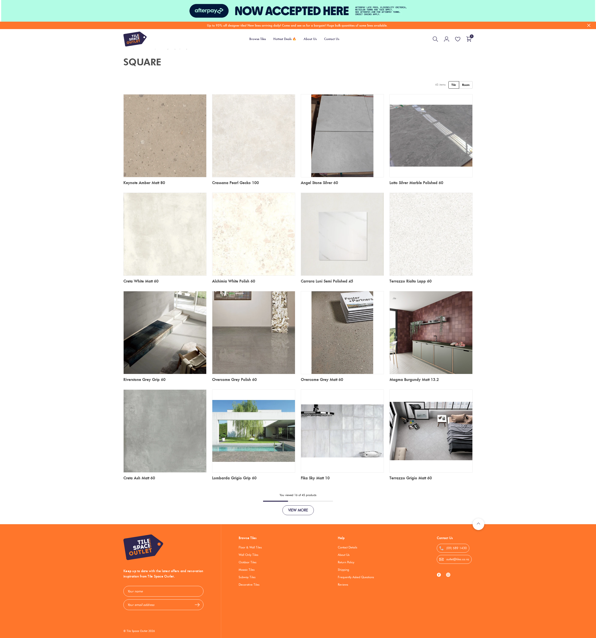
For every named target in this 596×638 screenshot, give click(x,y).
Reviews (343, 584)
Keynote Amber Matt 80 (144, 182)
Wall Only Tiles (248, 555)
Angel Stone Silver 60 (319, 182)
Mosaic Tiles (246, 569)
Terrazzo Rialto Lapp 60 (410, 281)
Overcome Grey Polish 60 (234, 379)
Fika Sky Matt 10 (315, 477)
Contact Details (347, 547)
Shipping (343, 569)
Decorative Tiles (249, 584)
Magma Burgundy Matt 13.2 (414, 379)
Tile (453, 85)
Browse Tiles (248, 538)
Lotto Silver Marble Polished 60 (416, 182)
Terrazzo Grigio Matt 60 (410, 477)
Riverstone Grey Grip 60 (144, 379)
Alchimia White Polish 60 (233, 281)
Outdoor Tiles (247, 562)
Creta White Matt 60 (141, 281)
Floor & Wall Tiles (250, 547)
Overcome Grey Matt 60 (322, 379)
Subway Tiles (247, 577)
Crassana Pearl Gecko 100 (235, 182)
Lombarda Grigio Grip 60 (234, 477)
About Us (343, 555)
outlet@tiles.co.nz (457, 559)
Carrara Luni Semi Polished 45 (327, 281)
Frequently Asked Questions (356, 577)
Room (466, 85)
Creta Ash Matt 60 (139, 477)
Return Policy (346, 562)
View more (298, 510)
